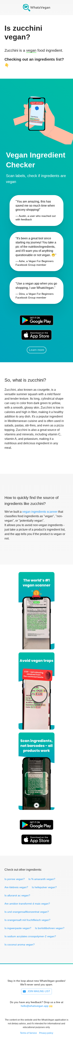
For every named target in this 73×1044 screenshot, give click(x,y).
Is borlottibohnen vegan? (49, 928)
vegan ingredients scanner (39, 511)
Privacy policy (46, 1033)
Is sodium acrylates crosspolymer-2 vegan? (30, 936)
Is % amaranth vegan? (41, 879)
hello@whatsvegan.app (34, 1005)
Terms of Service (28, 1033)
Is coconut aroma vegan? (19, 944)
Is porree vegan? (14, 879)
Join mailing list (39, 991)
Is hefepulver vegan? (44, 887)
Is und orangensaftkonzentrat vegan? (26, 911)
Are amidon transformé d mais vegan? (27, 903)
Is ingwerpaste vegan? (17, 928)
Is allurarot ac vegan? (17, 895)
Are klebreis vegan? (16, 887)
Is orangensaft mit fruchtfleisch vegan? (27, 919)
